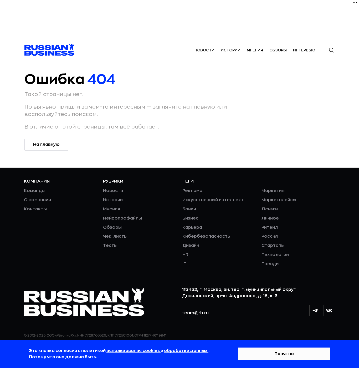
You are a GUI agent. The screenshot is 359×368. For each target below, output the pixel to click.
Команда (34, 191)
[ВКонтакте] (329, 310)
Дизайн (190, 245)
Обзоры (278, 50)
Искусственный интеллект (213, 200)
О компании (37, 200)
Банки (189, 209)
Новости (204, 50)
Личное (270, 218)
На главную (46, 144)
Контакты (35, 209)
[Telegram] (315, 310)
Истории (230, 50)
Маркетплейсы (278, 200)
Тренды (270, 264)
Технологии (275, 255)
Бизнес (190, 218)
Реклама (192, 191)
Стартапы (273, 245)
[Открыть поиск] (331, 50)
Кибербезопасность (206, 236)
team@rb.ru (195, 313)
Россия (269, 236)
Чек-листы (115, 236)
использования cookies (133, 351)
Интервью (304, 50)
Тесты (110, 245)
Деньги (269, 209)
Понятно (284, 354)
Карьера (192, 227)
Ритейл (269, 227)
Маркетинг (273, 191)
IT (184, 264)
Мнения (255, 50)
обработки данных (186, 351)
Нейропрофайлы (122, 218)
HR (185, 255)
